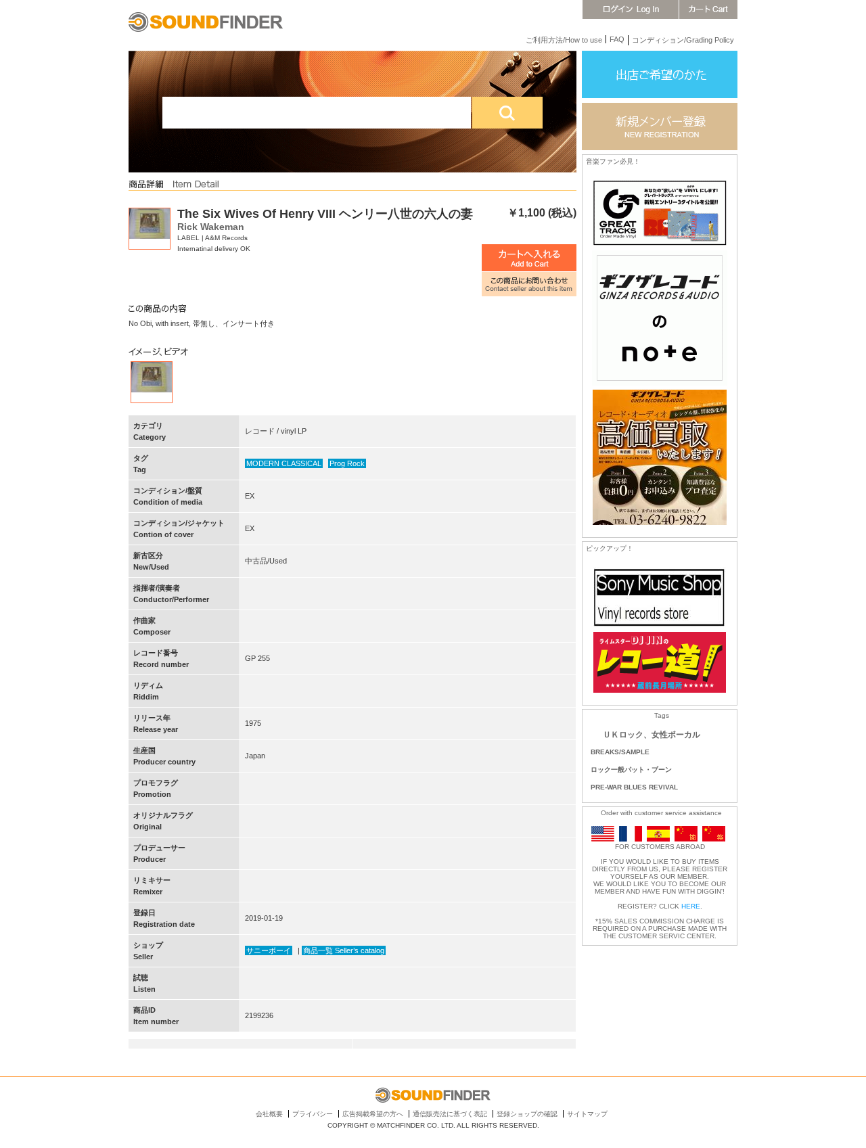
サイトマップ (587, 1114)
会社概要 (269, 1114)
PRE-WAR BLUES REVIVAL (634, 787)
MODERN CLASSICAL (283, 463)
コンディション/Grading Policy (683, 40)
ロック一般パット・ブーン (631, 769)
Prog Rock (347, 463)
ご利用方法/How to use (564, 40)
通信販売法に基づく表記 (450, 1114)
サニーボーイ (268, 950)
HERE (690, 906)
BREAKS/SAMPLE (620, 752)
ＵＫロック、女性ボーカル (651, 734)
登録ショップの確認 (527, 1114)
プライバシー (312, 1114)
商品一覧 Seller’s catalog (343, 950)
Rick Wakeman (210, 226)
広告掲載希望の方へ (372, 1114)
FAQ (617, 39)
